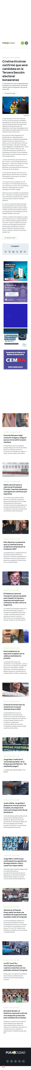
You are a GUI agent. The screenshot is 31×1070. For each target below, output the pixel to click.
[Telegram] (21, 251)
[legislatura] (15, 283)
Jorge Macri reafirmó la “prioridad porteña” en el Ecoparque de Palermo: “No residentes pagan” (15, 762)
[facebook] (7, 1061)
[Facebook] (5, 251)
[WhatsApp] (17, 251)
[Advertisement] (15, 19)
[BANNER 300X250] (15, 262)
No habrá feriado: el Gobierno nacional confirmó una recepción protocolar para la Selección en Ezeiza (15, 1014)
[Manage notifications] (3, 1066)
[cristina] (15, 97)
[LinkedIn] (13, 251)
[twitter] (11, 1061)
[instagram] (15, 1061)
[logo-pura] (8, 42)
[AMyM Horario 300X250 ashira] (15, 329)
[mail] (23, 1061)
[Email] (24, 251)
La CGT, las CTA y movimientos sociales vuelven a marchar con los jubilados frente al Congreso (15, 966)
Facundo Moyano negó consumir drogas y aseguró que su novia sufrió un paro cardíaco (15, 438)
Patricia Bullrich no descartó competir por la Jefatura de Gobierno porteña (14, 654)
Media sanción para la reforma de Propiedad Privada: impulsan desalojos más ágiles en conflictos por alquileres (15, 489)
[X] (9, 251)
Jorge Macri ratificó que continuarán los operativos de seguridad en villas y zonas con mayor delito (15, 862)
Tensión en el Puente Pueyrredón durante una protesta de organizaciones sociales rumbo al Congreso (15, 913)
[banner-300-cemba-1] (15, 350)
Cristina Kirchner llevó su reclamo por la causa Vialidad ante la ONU (14, 706)
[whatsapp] (19, 1061)
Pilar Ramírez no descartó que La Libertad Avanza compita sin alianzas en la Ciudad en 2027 (14, 545)
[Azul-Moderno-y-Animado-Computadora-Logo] (15, 304)
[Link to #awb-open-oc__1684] (26, 43)
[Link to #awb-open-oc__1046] (22, 43)
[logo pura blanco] (15, 1051)
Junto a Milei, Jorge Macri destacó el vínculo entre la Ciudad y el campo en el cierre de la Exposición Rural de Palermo (15, 807)
